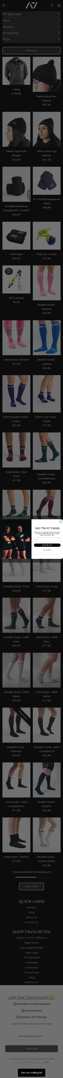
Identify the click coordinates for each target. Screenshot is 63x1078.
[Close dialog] (60, 521)
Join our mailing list (31, 1072)
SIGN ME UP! (47, 545)
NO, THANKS (47, 550)
